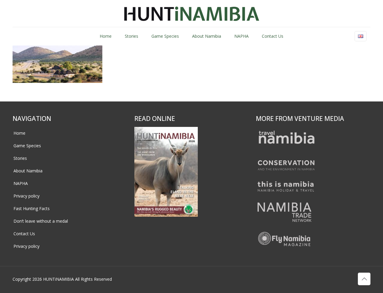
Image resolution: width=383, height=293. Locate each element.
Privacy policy (26, 196)
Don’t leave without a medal (40, 221)
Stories (20, 158)
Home (19, 133)
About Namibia (27, 171)
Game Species (27, 145)
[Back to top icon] (364, 279)
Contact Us (24, 233)
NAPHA (20, 183)
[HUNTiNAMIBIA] (191, 13)
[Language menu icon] (361, 36)
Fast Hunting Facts (31, 208)
